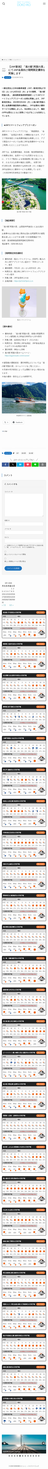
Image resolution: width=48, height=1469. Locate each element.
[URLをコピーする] (42, 465)
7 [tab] (25, 1456)
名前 (7, 520)
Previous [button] (5, 1443)
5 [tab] (20, 1456)
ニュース (7, 77)
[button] (5, 465)
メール (8, 529)
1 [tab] (9, 1456)
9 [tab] (30, 1456)
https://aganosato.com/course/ (17, 356)
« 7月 (4, 605)
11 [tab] (36, 1456)
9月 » (11, 605)
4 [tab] (17, 1456)
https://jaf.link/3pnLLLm (23, 281)
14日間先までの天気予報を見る (28, 628)
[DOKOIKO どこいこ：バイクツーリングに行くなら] (24, 3)
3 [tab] (14, 1456)
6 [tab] (22, 1456)
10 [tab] (33, 1456)
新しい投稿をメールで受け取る (15, 561)
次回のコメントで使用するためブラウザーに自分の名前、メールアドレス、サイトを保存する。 (25, 546)
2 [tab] (12, 1456)
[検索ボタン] (3, 3)
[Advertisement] (24, 33)
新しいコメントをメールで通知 (15, 554)
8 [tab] (28, 1456)
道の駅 (31, 453)
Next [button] (43, 1443)
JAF (17, 453)
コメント (9, 492)
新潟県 (24, 453)
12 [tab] (38, 1456)
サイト (7, 537)
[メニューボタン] (44, 3)
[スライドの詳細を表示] (24, 1444)
